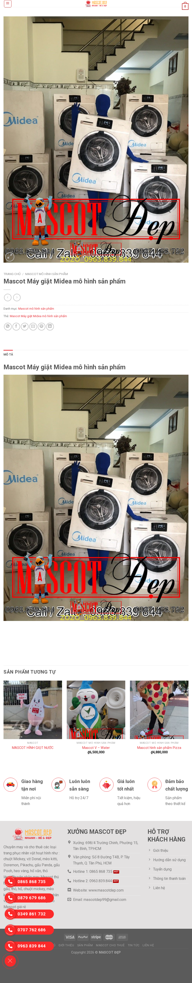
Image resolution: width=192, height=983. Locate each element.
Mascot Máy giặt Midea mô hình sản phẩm (38, 316)
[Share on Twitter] (25, 326)
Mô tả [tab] (8, 354)
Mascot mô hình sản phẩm (46, 274)
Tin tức (134, 945)
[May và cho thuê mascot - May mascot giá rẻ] (96, 3)
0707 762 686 (32, 929)
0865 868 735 (32, 881)
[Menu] (8, 3)
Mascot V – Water (96, 748)
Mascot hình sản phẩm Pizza (159, 748)
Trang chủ (12, 274)
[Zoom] (9, 256)
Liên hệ (148, 945)
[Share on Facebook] (16, 326)
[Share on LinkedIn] (50, 326)
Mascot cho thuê (110, 945)
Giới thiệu (66, 945)
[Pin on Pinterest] (41, 326)
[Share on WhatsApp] (8, 326)
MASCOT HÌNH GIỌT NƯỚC (32, 748)
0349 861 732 (32, 913)
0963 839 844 (32, 945)
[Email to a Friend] (33, 326)
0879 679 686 (32, 897)
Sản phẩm (85, 945)
